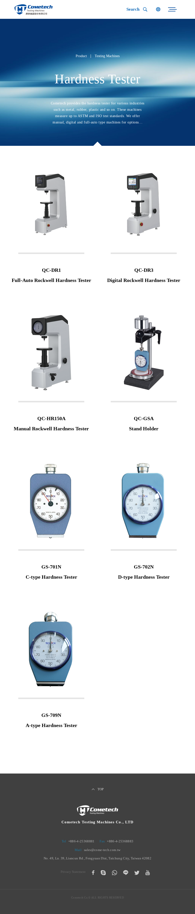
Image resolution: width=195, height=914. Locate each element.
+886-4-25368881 (81, 841)
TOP (101, 789)
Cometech (33, 9)
